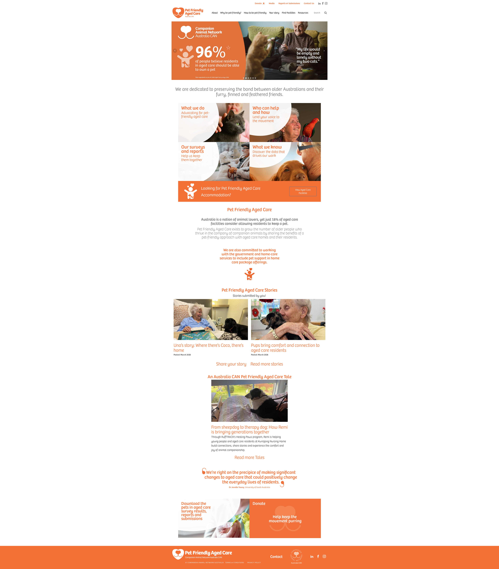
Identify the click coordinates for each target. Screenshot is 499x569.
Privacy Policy (254, 562)
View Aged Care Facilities (303, 191)
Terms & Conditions (234, 562)
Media (272, 3)
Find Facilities (288, 12)
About (215, 12)
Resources (303, 12)
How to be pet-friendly (255, 12)
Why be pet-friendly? (230, 12)
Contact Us (309, 3)
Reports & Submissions (289, 3)
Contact (276, 556)
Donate (258, 3)
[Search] (325, 13)
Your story (274, 12)
